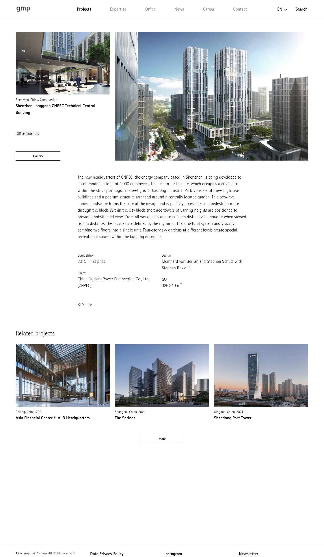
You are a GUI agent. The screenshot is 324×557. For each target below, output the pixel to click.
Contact (240, 9)
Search (301, 9)
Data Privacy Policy (107, 553)
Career (208, 9)
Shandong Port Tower (232, 417)
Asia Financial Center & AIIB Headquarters (53, 417)
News (179, 9)
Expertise (118, 9)
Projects (84, 9)
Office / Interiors (28, 133)
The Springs (125, 417)
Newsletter (248, 553)
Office (150, 9)
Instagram (173, 553)
